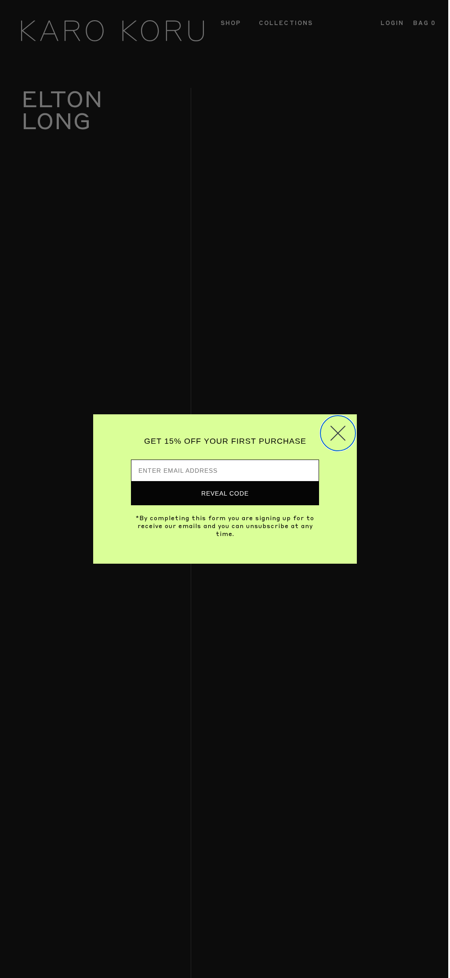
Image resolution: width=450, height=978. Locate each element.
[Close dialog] (338, 433)
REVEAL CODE (225, 493)
